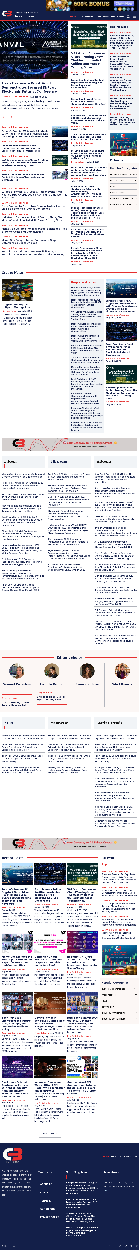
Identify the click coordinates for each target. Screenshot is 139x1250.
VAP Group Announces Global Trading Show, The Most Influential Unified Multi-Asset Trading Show (25, 162)
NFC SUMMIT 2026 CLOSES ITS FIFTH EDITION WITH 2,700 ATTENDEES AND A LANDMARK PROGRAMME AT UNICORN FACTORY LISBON (115, 625)
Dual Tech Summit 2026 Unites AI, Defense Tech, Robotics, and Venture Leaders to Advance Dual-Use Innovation (89, 171)
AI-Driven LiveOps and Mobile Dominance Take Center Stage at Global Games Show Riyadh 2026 (20, 587)
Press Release (78, 162)
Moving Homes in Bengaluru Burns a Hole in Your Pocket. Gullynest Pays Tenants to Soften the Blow (87, 154)
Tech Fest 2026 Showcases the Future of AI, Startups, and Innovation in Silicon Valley (88, 137)
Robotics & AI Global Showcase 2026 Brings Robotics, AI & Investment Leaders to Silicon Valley (33, 253)
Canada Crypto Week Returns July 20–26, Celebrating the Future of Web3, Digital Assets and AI (113, 578)
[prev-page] (3, 117)
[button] (128, 16)
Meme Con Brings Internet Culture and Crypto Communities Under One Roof (30, 241)
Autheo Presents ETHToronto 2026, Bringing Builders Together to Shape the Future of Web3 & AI (114, 601)
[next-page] (11, 117)
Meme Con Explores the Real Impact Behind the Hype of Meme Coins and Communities (24, 177)
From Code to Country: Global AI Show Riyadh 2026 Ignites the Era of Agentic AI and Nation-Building (114, 556)
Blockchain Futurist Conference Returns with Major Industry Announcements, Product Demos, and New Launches (86, 191)
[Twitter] (131, 1246)
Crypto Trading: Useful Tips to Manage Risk (17, 306)
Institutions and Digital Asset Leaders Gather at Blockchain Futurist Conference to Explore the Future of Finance (115, 639)
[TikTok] (120, 1246)
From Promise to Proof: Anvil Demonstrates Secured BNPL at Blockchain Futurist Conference (29, 87)
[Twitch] (125, 1246)
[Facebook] (109, 1246)
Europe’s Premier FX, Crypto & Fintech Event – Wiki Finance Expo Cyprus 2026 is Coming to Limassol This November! (25, 133)
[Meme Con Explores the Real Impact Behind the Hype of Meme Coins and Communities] (60, 175)
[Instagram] (114, 1246)
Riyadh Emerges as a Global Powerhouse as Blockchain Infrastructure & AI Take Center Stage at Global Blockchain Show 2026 (87, 253)
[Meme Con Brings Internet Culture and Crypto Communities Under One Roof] (49, 942)
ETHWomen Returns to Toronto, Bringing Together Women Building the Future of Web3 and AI (115, 590)
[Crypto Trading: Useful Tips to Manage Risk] (17, 290)
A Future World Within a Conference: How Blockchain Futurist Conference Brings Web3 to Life (114, 567)
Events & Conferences (15, 96)
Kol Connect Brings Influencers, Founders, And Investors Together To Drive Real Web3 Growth (114, 613)
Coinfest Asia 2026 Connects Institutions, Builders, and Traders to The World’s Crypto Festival (88, 233)
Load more (48, 1133)
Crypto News (9, 311)
